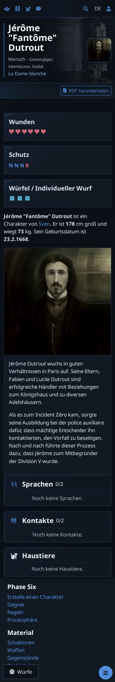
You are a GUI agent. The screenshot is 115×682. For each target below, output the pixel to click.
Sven (44, 223)
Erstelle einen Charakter (35, 596)
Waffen (16, 650)
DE (97, 8)
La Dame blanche (27, 73)
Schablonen (21, 642)
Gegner (16, 604)
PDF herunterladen (89, 90)
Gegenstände (23, 657)
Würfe (24, 671)
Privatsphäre (22, 619)
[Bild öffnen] (99, 50)
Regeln (15, 612)
